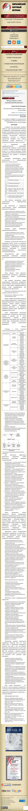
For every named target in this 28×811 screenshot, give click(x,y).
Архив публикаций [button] (14, 57)
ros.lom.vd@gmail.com (20, 112)
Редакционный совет (14, 70)
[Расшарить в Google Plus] (19, 42)
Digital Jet (9, 809)
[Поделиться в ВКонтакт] (7, 87)
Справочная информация (14, 63)
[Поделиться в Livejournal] (18, 87)
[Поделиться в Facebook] (9, 87)
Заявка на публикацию (14, 16)
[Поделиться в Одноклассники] (14, 87)
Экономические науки (10, 92)
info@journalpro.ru (14, 38)
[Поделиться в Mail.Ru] (21, 87)
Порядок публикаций (14, 54)
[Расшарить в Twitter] (14, 42)
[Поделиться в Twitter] (16, 87)
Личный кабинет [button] (15, 30)
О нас (14, 51)
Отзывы (14, 60)
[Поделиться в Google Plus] (12, 87)
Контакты (14, 67)
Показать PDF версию (9, 98)
